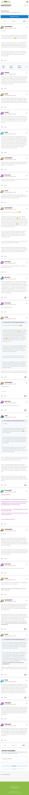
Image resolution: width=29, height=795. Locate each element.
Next (24, 21)
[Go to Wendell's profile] (2, 73)
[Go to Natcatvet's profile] (2, 278)
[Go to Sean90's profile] (2, 113)
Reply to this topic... (8, 758)
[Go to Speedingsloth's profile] (2, 27)
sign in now (3, 753)
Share (14, 765)
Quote (5, 60)
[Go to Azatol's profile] (2, 94)
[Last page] (27, 21)
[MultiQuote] (2, 60)
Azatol (6, 93)
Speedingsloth (5, 10)
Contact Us (14, 787)
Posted (10, 28)
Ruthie (6, 132)
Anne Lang (7, 175)
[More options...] (26, 27)
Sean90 (7, 112)
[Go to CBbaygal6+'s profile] (2, 703)
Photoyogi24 (8, 490)
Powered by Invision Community (14, 792)
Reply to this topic (14, 16)
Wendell (7, 72)
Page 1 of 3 (14, 21)
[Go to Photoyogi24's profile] (2, 491)
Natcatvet (7, 277)
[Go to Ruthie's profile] (2, 133)
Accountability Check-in (15, 12)
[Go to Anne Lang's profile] (2, 175)
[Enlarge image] (15, 38)
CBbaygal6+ (8, 702)
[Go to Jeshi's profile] (2, 416)
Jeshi (6, 415)
